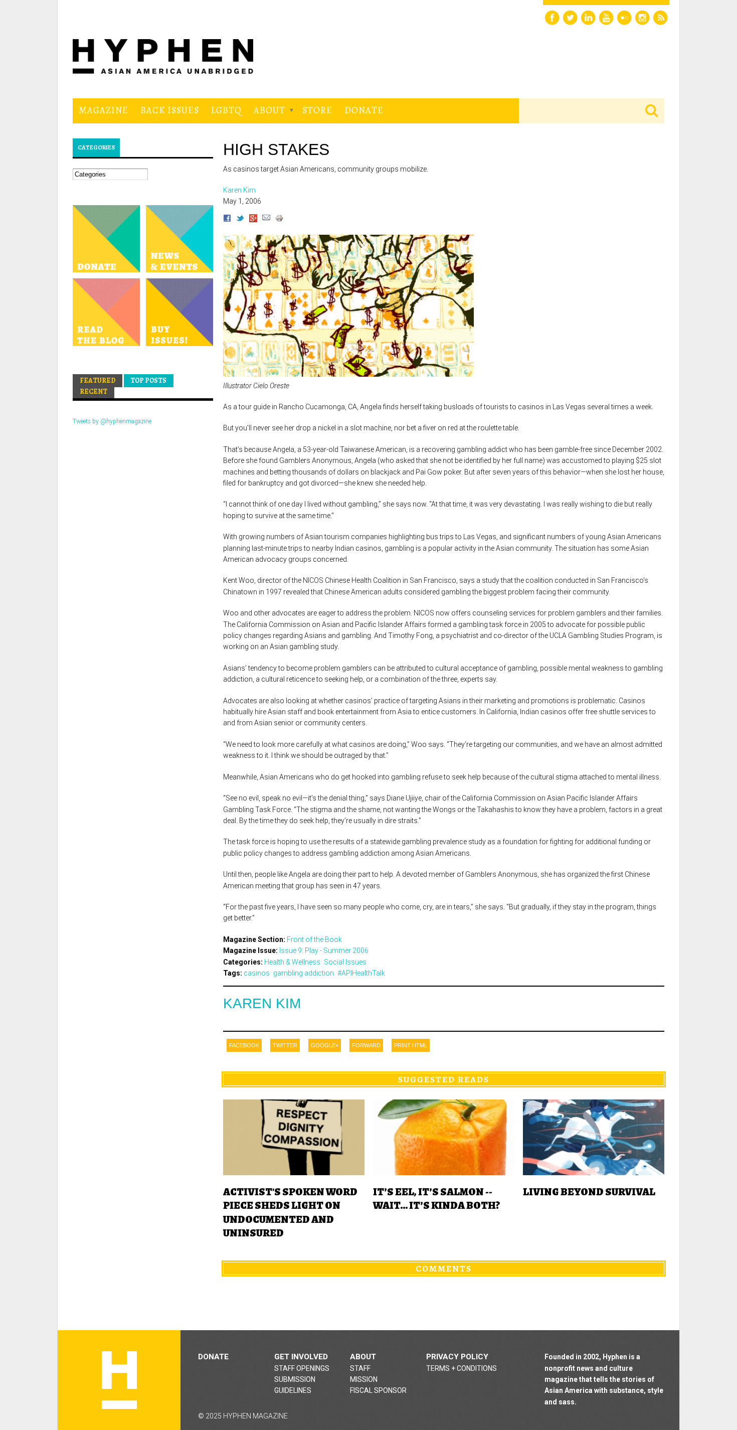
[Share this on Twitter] (240, 220)
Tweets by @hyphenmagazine (112, 421)
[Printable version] (279, 220)
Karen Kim (262, 1003)
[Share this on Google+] (253, 220)
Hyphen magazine (119, 1380)
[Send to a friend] (266, 220)
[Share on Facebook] (227, 220)
